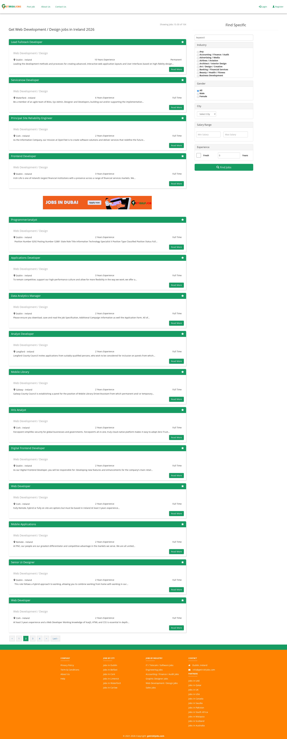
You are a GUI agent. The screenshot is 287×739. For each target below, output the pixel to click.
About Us (45, 6)
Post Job (31, 6)
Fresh (206, 155)
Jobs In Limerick (111, 678)
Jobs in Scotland (196, 721)
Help (63, 678)
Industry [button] (201, 45)
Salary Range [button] (204, 124)
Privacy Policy (67, 665)
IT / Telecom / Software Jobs (159, 665)
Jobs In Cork (109, 674)
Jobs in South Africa (198, 712)
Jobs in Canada (195, 698)
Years (243, 155)
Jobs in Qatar (194, 685)
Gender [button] (201, 83)
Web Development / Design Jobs (162, 683)
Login (264, 6)
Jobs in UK (193, 689)
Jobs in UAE (194, 680)
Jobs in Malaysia (196, 716)
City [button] (199, 106)
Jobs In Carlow (110, 687)
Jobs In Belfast (110, 669)
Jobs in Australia (196, 725)
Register (279, 6)
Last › (55, 638)
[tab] (224, 45)
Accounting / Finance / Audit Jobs (162, 674)
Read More (176, 69)
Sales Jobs (151, 687)
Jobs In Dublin (110, 665)
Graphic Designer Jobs (157, 678)
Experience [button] (203, 147)
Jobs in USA (194, 694)
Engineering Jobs (154, 669)
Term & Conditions (70, 669)
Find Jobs (225, 167)
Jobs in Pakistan (196, 707)
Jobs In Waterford (112, 683)
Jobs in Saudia (195, 703)
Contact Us (60, 6)
